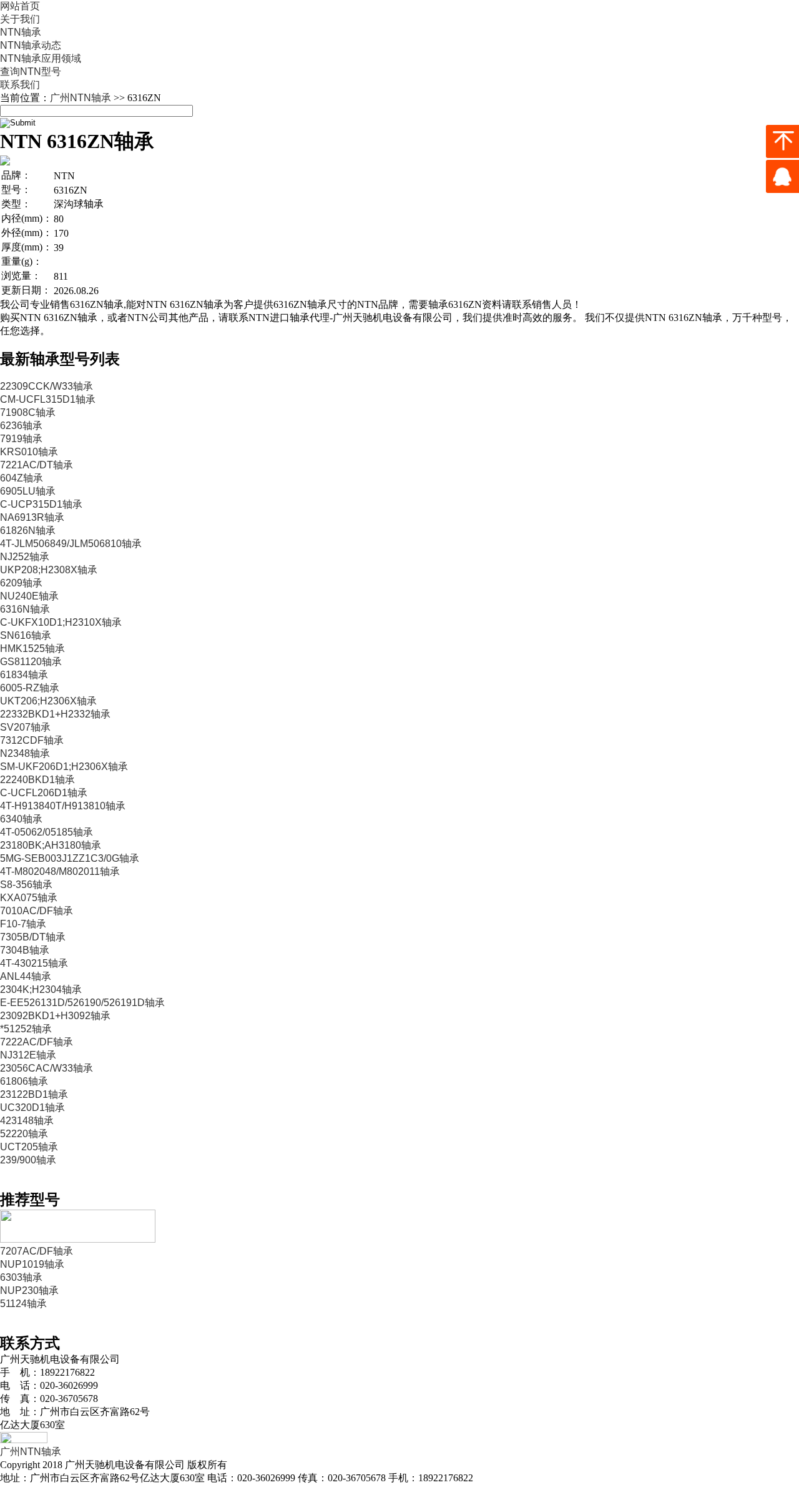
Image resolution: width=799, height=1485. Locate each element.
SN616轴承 (25, 635)
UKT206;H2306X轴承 (48, 701)
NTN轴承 (20, 32)
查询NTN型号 (30, 71)
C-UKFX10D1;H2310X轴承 (61, 622)
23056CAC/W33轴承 (46, 1068)
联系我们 (20, 84)
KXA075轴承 (28, 897)
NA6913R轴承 (32, 517)
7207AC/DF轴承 (36, 1251)
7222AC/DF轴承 (36, 1042)
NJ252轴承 (24, 556)
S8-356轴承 (26, 884)
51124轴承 (23, 1303)
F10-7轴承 (23, 924)
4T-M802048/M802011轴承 (60, 871)
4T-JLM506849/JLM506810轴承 (71, 543)
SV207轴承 (25, 727)
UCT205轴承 (29, 1147)
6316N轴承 (25, 609)
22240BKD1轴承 (37, 779)
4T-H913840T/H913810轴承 (62, 806)
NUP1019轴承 (32, 1264)
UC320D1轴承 (32, 1107)
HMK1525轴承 (32, 648)
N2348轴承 (25, 753)
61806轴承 (24, 1081)
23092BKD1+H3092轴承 (55, 1015)
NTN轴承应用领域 (40, 58)
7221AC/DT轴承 (36, 465)
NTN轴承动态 (30, 45)
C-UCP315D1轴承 (41, 504)
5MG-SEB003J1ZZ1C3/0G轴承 (69, 858)
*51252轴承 (26, 1029)
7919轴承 (21, 438)
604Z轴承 (21, 478)
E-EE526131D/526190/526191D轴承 (82, 1002)
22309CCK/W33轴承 (46, 386)
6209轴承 (21, 583)
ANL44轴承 (25, 976)
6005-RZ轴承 (29, 688)
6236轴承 (21, 425)
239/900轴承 (28, 1160)
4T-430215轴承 (34, 963)
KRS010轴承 (29, 451)
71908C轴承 (28, 412)
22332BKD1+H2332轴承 (55, 714)
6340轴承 (21, 819)
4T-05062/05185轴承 (46, 832)
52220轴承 (24, 1133)
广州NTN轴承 (80, 97)
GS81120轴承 (31, 661)
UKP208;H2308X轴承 (48, 570)
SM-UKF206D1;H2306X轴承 (64, 766)
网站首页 (20, 6)
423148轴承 (27, 1120)
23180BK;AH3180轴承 (50, 845)
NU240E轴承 (29, 596)
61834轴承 (24, 674)
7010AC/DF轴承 (36, 910)
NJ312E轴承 (28, 1055)
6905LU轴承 (28, 491)
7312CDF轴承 (32, 740)
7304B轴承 (24, 950)
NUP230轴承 (29, 1290)
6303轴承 (21, 1277)
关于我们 (20, 19)
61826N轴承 (28, 530)
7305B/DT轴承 (33, 937)
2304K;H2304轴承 (41, 989)
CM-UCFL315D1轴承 (48, 399)
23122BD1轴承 (34, 1094)
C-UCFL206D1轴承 (43, 792)
